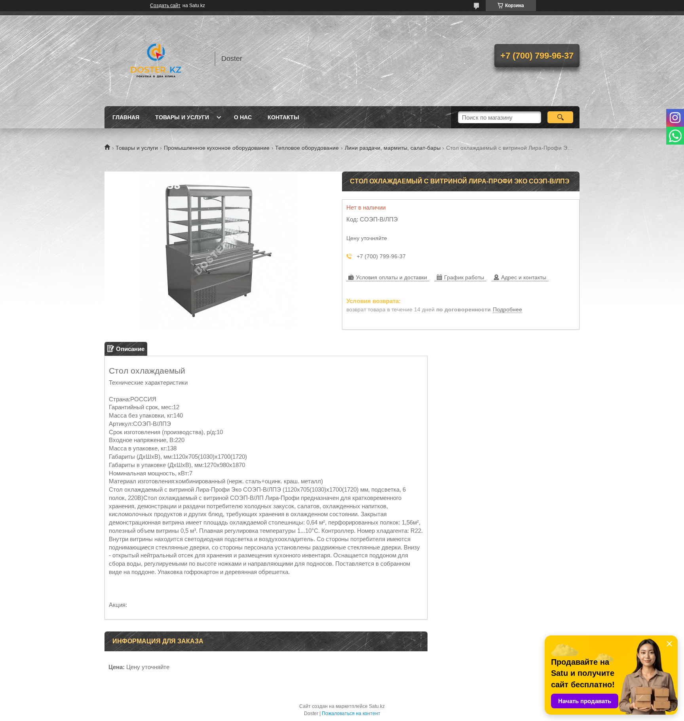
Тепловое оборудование (307, 148)
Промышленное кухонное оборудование (217, 148)
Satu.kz (377, 706)
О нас (243, 117)
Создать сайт (165, 5)
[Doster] (155, 58)
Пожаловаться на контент (351, 713)
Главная (125, 117)
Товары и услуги (182, 117)
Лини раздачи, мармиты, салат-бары (393, 148)
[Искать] (560, 117)
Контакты (283, 117)
